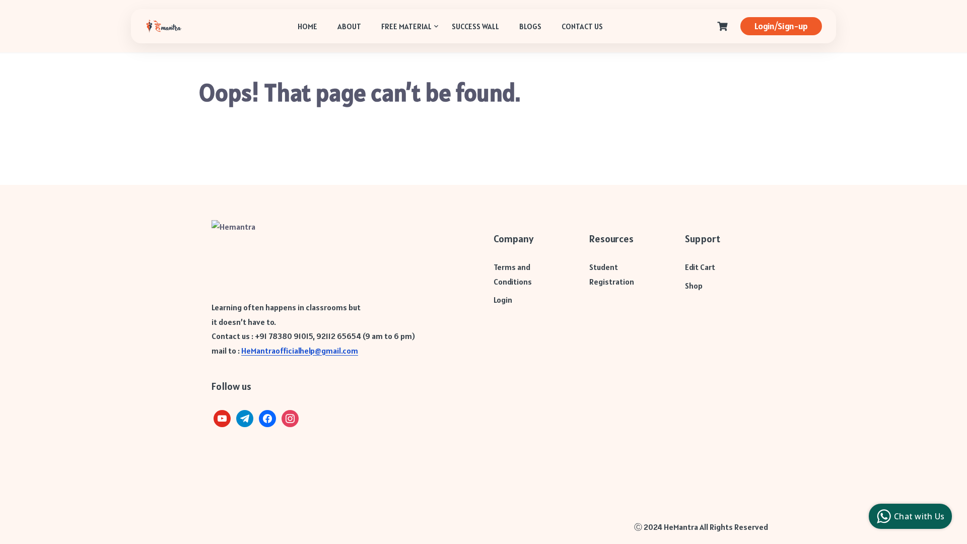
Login (503, 300)
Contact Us (582, 26)
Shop (694, 286)
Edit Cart (700, 267)
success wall (475, 26)
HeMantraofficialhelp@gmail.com (299, 351)
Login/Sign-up (781, 26)
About (349, 26)
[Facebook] (267, 418)
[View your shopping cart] (723, 26)
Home (307, 26)
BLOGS (530, 26)
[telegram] (244, 418)
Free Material (406, 26)
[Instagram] (290, 418)
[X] (222, 418)
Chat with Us (919, 516)
